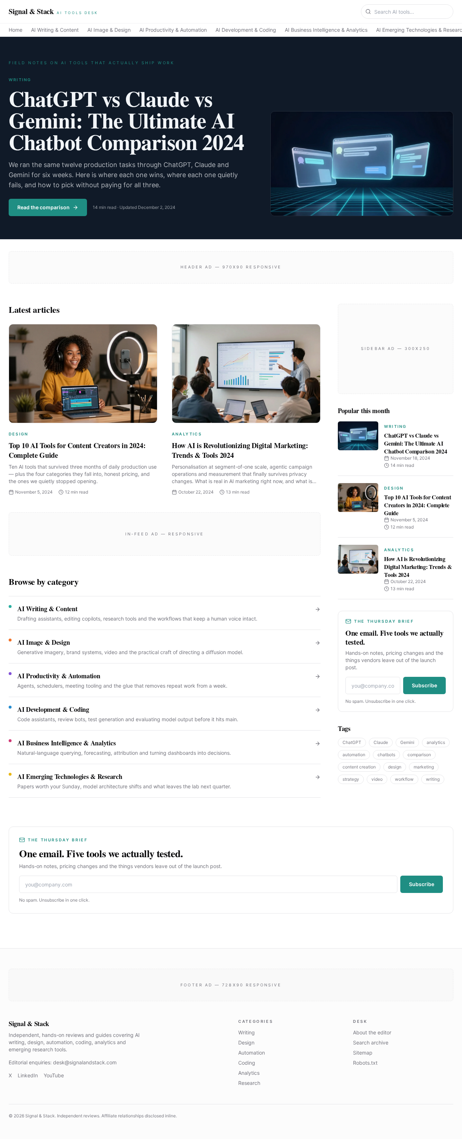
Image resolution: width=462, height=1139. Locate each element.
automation (354, 754)
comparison (419, 754)
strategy (351, 779)
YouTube (54, 1075)
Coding (246, 1063)
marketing (424, 767)
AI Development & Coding (245, 30)
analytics (436, 742)
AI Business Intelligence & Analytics (326, 30)
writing (433, 779)
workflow (404, 779)
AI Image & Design (109, 30)
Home (15, 30)
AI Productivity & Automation (173, 30)
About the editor (372, 1032)
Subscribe (424, 685)
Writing (20, 79)
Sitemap (362, 1053)
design (394, 767)
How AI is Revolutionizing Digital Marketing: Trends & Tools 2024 (240, 450)
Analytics (187, 434)
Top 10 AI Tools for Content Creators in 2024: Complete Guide (77, 450)
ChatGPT (352, 742)
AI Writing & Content (55, 30)
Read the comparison (43, 207)
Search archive (370, 1042)
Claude (381, 742)
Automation (251, 1053)
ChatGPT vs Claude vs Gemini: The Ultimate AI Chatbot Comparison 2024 (126, 120)
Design (18, 434)
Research (249, 1083)
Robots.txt (365, 1063)
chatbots (386, 754)
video (377, 779)
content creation (359, 767)
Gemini (407, 742)
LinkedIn (28, 1075)
